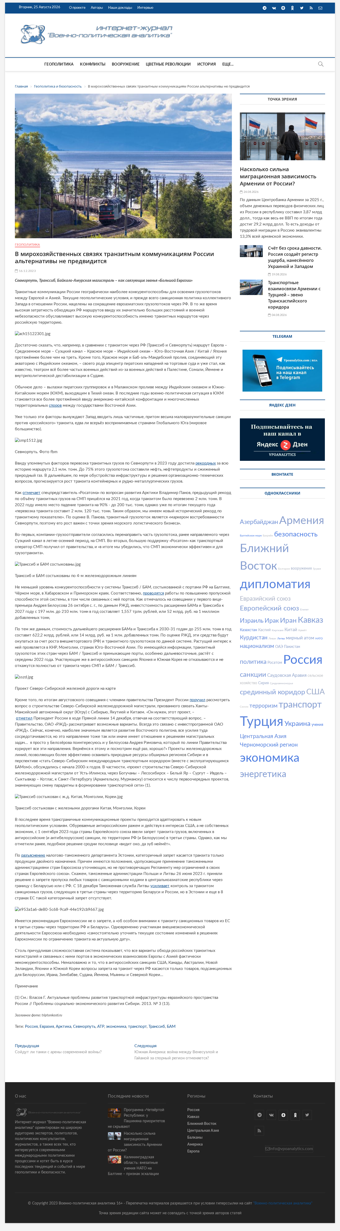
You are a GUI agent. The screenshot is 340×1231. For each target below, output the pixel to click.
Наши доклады (120, 8)
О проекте (77, 8)
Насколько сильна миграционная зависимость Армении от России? (278, 176)
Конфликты (92, 64)
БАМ (171, 1027)
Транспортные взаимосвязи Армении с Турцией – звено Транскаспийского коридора (294, 295)
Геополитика (59, 64)
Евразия (47, 1027)
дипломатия (275, 584)
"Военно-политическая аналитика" (282, 1203)
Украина (297, 723)
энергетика (263, 774)
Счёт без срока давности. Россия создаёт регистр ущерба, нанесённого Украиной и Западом (295, 257)
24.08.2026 (250, 191)
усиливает (159, 886)
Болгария (284, 568)
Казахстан (248, 630)
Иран (288, 620)
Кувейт (302, 630)
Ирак (272, 621)
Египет (304, 609)
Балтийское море (251, 535)
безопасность (295, 534)
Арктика (63, 1027)
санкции (253, 674)
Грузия (317, 568)
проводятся (153, 593)
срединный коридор (272, 692)
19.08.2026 (278, 274)
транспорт (137, 1027)
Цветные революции (168, 64)
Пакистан (292, 647)
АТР (100, 1027)
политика (253, 662)
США (315, 692)
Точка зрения (282, 99)
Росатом (274, 663)
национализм (257, 646)
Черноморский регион (269, 745)
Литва (281, 638)
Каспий (264, 630)
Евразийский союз (265, 599)
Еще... (227, 64)
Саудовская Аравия (287, 675)
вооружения (301, 568)
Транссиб (156, 1027)
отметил (24, 718)
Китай (290, 629)
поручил (197, 700)
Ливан (272, 638)
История (206, 64)
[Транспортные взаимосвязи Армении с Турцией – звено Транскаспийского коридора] (251, 287)
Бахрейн (268, 535)
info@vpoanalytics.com (291, 1149)
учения (317, 725)
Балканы (194, 1137)
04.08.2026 (278, 315)
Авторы (97, 8)
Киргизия (277, 630)
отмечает (31, 493)
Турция (261, 722)
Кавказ (310, 620)
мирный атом (300, 638)
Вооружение (125, 64)
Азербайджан (259, 522)
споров (55, 406)
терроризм (263, 706)
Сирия (263, 683)
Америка (195, 1144)
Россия (31, 1027)
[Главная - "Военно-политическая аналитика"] (97, 24)
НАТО (319, 638)
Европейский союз (269, 608)
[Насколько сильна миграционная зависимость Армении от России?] (282, 136)
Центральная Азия (263, 736)
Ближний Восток (201, 1124)
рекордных (206, 463)
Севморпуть (84, 1027)
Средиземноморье (281, 683)
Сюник (244, 706)
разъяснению (33, 855)
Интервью (145, 8)
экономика (116, 1027)
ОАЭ (279, 647)
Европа (193, 1151)
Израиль (252, 621)
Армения (301, 520)
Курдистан (253, 637)
